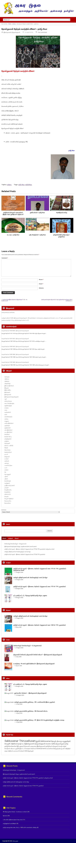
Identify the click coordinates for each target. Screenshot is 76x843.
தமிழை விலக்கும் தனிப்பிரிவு (8, 312)
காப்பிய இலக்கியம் (9, 423)
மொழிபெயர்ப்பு (8, 490)
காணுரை (7, 421)
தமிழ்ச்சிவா (28, 185)
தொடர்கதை (7, 450)
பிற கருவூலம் (8, 474)
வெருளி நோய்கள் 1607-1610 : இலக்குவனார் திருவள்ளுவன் (15, 346)
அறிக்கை (7, 379)
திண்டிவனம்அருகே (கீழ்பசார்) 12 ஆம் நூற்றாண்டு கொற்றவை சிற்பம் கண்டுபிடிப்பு (56, 300)
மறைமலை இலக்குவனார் (37, 746)
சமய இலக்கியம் (8, 432)
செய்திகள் (7, 434)
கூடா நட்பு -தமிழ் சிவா (13, 235)
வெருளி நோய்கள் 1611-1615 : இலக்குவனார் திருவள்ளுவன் (15, 338)
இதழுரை (7, 388)
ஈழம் (6, 399)
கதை (6, 410)
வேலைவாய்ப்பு (8, 501)
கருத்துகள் (10, 538)
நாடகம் (6, 454)
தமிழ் (66, 744)
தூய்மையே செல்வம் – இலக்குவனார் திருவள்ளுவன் (30, 693)
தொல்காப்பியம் (8, 452)
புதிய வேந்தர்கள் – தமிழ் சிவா (37, 235)
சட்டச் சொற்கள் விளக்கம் (28, 748)
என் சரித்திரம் (66, 748)
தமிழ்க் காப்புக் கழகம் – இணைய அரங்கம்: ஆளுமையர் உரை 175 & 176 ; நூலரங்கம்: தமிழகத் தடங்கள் (29, 549)
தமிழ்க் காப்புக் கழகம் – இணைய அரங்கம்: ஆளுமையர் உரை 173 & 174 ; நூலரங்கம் (25, 554)
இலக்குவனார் (8, 394)
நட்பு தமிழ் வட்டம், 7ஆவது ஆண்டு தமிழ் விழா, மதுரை (30, 595)
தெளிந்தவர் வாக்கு (61, 212)
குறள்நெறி (7, 425)
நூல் (38, 741)
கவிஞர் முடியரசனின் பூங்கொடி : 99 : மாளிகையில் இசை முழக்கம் (34, 702)
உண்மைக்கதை (8, 401)
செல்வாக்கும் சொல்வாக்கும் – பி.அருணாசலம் (15, 544)
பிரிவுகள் (17, 538)
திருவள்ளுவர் (60, 744)
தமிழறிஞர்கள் (8, 439)
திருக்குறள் (7, 443)
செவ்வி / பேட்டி (8, 436)
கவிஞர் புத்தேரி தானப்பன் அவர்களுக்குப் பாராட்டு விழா (18, 551)
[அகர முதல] (38, 13)
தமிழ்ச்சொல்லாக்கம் (11, 746)
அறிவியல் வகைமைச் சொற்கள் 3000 (18, 751)
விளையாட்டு (8, 494)
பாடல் (6, 468)
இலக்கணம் (7, 392)
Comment (4, 258)
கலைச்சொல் (50, 748)
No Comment (42, 32)
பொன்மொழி (8, 481)
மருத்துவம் (7, 483)
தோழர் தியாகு (58, 748)
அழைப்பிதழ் (7, 383)
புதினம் (6, 476)
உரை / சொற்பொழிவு (9, 403)
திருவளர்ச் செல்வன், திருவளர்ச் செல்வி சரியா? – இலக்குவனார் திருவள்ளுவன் (37, 654)
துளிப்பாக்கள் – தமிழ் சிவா (37, 212)
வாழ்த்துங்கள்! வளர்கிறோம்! (9, 823)
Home (9, 24)
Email (41, 283)
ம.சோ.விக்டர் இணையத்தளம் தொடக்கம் (13, 819)
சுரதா (6, 751)
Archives (4, 510)
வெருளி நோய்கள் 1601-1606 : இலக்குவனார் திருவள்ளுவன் (15, 354)
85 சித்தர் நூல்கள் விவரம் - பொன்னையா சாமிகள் (15, 812)
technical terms (41, 748)
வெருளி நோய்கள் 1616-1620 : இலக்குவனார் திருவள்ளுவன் (15, 330)
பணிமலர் (7, 461)
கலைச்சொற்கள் (8, 416)
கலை (6, 414)
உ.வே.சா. (12, 748)
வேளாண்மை (8, 503)
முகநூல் (7, 487)
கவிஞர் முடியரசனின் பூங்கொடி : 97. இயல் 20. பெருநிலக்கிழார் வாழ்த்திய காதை (39, 720)
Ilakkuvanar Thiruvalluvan (20, 741)
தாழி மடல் (21, 744)
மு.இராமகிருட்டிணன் (10, 485)
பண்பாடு (7, 463)
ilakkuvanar (45, 741)
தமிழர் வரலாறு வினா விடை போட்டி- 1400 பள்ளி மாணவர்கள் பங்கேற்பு (20, 827)
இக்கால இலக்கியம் (9, 386)
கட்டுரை (7, 408)
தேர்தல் (6, 448)
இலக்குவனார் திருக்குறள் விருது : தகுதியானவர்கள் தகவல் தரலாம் (21, 546)
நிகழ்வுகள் (7, 456)
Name (41, 279)
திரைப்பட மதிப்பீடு (9, 445)
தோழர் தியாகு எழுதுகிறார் (61, 741)
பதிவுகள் (4, 538)
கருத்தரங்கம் (8, 412)
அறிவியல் (7, 381)
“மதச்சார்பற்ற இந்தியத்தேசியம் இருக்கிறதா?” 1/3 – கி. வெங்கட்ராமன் (14, 300)
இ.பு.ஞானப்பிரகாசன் (23, 746)
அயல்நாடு (7, 377)
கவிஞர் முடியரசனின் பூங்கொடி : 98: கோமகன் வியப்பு (31, 711)
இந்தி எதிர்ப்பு (8, 390)
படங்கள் (7, 459)
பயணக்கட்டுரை (8, 465)
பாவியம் (6, 470)
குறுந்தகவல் (7, 428)
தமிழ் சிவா (21, 185)
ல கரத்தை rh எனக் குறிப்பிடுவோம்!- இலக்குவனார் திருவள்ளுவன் (34, 663)
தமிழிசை (7, 441)
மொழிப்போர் (7, 492)
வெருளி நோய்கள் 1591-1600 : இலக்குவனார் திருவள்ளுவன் (15, 362)
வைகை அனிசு (51, 744)
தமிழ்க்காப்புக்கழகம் (52, 746)
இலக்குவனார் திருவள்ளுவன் (12, 32)
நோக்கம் (5, 815)
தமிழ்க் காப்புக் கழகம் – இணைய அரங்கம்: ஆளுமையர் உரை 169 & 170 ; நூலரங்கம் (39, 625)
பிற (5, 472)
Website (41, 288)
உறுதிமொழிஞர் (8, 405)
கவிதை (14, 24)
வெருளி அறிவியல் (9, 498)
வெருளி (6, 496)
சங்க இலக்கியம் (8, 430)
